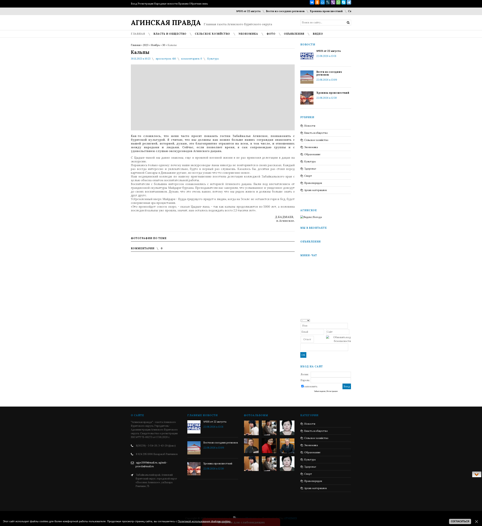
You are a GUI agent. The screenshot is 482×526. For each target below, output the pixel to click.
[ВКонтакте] (312, 2)
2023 (145, 45)
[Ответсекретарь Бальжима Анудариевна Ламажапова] (269, 445)
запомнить (310, 386)
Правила (183, 3)
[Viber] (333, 2)
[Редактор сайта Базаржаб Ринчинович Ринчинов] (251, 445)
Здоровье (310, 168)
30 (163, 45)
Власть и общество (316, 133)
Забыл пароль (319, 391)
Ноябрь (155, 45)
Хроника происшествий (316, 11)
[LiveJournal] (328, 2)
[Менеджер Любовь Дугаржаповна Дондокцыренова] (269, 427)
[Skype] (343, 2)
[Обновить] (349, 320)
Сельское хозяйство (316, 140)
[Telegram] (349, 2)
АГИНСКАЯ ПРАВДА (166, 22)
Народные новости (166, 3)
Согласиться (460, 521)
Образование (312, 154)
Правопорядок (313, 183)
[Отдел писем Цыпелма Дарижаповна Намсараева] (287, 427)
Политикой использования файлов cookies (204, 521)
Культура (213, 58)
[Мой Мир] (322, 2)
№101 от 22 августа (238, 11)
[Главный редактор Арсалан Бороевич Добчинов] (287, 445)
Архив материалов (315, 190)
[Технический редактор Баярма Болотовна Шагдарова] (251, 427)
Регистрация (145, 3)
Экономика (311, 147)
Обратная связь (198, 3)
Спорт (308, 175)
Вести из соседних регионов (275, 11)
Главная (135, 45)
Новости (309, 125)
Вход (134, 3)
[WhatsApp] (338, 2)
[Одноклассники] (317, 2)
